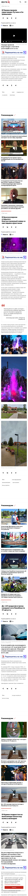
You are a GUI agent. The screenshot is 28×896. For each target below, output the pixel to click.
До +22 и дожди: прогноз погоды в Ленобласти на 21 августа (12, 805)
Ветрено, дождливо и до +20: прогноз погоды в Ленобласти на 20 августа (13, 761)
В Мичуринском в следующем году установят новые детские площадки (13, 550)
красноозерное (16, 482)
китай (13, 92)
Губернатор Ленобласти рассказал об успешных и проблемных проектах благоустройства (13, 572)
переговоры (12, 95)
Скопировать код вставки (21, 44)
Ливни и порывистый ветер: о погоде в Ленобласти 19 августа (13, 740)
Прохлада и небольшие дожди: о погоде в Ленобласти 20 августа (12, 783)
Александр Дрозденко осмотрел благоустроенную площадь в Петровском (12, 528)
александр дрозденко (16, 479)
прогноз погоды (5, 698)
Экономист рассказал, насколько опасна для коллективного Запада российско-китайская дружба (12, 207)
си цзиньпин (4, 95)
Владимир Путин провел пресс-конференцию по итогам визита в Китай (12, 159)
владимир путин (20, 92)
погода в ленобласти (16, 695)
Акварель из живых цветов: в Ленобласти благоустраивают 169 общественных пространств (11, 596)
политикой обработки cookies (12, 884)
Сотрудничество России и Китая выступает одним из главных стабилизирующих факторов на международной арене (11, 183)
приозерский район (6, 482)
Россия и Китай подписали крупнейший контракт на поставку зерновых (14, 137)
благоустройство (5, 485)
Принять (14, 887)
